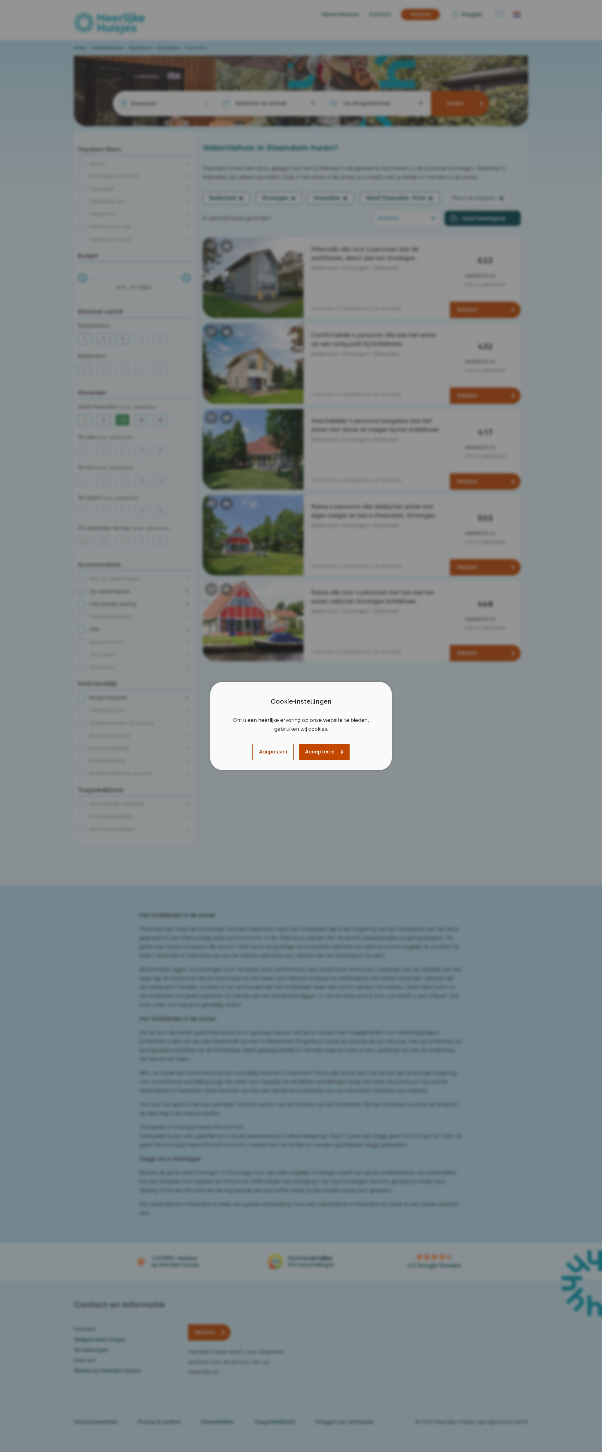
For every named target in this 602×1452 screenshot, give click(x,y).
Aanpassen (273, 752)
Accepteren (319, 752)
